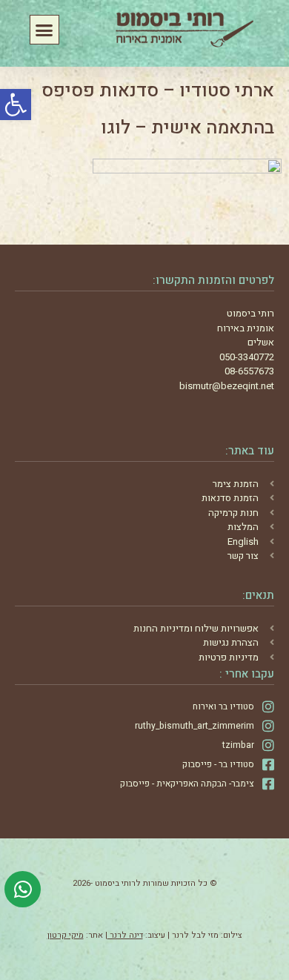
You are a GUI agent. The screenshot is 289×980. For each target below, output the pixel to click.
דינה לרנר (125, 935)
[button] (15, 104)
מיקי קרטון (65, 935)
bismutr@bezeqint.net (226, 386)
